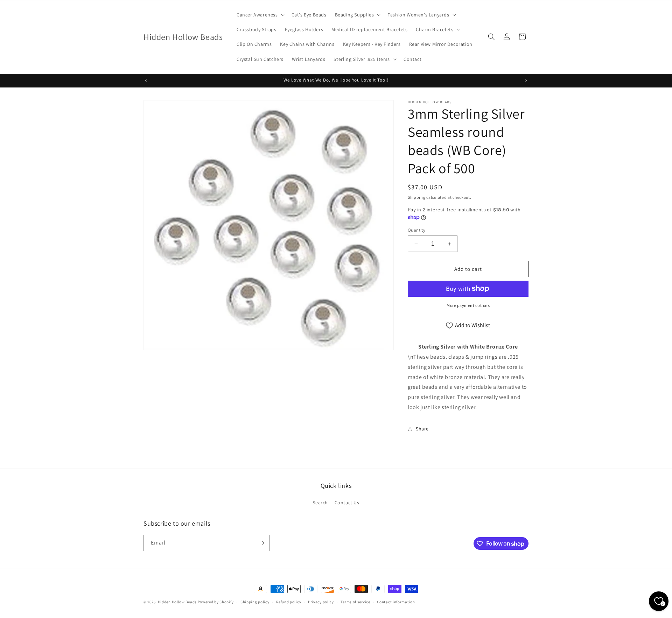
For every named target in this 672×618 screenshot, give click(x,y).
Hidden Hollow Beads (177, 601)
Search (320, 502)
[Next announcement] (526, 80)
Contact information (396, 601)
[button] (259, 14)
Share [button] (422, 429)
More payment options (468, 305)
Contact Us (347, 502)
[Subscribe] (261, 543)
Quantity (416, 230)
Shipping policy (255, 601)
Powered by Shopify (216, 601)
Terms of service (355, 601)
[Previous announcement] (146, 80)
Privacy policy (321, 601)
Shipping (417, 197)
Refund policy (288, 601)
